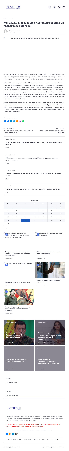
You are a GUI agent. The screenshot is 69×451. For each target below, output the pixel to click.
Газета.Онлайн (17, 439)
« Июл (5, 228)
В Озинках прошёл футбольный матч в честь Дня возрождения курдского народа (32, 189)
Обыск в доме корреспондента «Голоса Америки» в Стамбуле (49, 252)
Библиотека (27, 439)
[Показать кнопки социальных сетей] (49, 7)
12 (25, 213)
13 (34, 213)
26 (25, 220)
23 (60, 217)
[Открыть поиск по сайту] (59, 7)
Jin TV (42, 439)
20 (34, 217)
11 (16, 213)
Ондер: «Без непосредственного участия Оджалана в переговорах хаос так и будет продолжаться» (17, 253)
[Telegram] (13, 434)
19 (25, 217)
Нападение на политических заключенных (18, 282)
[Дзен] (16, 434)
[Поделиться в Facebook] (8, 121)
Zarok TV (55, 439)
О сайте (8, 439)
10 (8, 213)
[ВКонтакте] (7, 434)
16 (60, 213)
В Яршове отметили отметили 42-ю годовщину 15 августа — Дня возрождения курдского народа (31, 159)
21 (43, 217)
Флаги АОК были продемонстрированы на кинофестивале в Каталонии (48, 361)
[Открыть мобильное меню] (63, 7)
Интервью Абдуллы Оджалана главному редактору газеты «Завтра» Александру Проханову (17, 308)
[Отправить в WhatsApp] (23, 121)
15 (52, 213)
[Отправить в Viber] (20, 121)
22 (52, 217)
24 (8, 220)
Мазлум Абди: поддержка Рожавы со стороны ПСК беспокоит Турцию (15, 335)
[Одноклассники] (10, 434)
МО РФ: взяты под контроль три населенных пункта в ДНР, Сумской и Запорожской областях (33, 143)
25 (16, 220)
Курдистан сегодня (14, 31)
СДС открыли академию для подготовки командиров (16, 360)
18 (16, 217)
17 (8, 217)
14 (43, 213)
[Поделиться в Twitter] (14, 121)
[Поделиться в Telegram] (11, 121)
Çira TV (48, 439)
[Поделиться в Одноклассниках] (17, 121)
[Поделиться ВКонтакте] (5, 121)
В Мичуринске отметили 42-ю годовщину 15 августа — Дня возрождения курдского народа (33, 174)
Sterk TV (35, 439)
